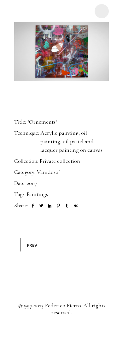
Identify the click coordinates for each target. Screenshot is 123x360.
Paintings (37, 194)
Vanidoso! (48, 171)
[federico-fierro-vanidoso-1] (61, 51)
